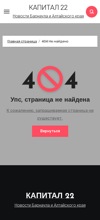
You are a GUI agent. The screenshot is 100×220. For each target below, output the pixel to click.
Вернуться (50, 131)
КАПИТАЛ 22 (48, 7)
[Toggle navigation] (7, 11)
